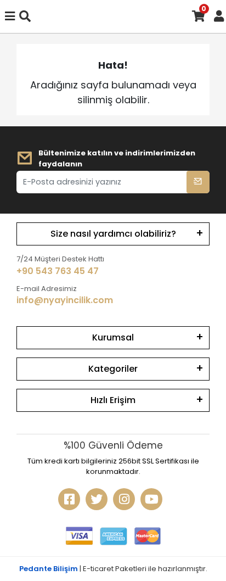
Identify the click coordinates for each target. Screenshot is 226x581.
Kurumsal (113, 337)
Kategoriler (113, 368)
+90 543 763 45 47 (57, 271)
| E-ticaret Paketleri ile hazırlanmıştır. (113, 568)
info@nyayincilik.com (64, 300)
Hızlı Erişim (113, 400)
